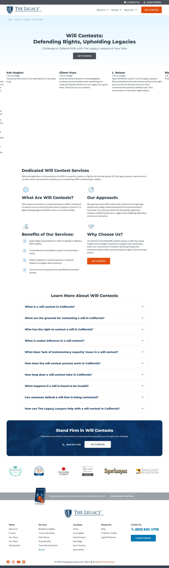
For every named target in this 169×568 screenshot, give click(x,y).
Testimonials (14, 545)
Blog (103, 529)
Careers (12, 533)
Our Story (13, 537)
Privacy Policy (108, 561)
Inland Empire (79, 537)
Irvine (75, 529)
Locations (77, 524)
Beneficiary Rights (47, 529)
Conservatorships (47, 533)
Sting (98, 561)
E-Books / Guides (109, 533)
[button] (102, 10)
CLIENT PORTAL (153, 2)
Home (10, 19)
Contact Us (133, 2)
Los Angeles (78, 533)
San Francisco (79, 545)
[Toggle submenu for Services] (120, 9)
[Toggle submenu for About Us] (107, 9)
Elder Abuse (44, 537)
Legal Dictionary (108, 537)
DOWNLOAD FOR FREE (122, 496)
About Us (13, 529)
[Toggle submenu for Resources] (135, 9)
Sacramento (78, 549)
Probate (27, 19)
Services (18, 19)
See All (42, 549)
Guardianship (45, 541)
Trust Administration (48, 545)
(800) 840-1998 (146, 529)
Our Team (13, 541)
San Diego (77, 541)
